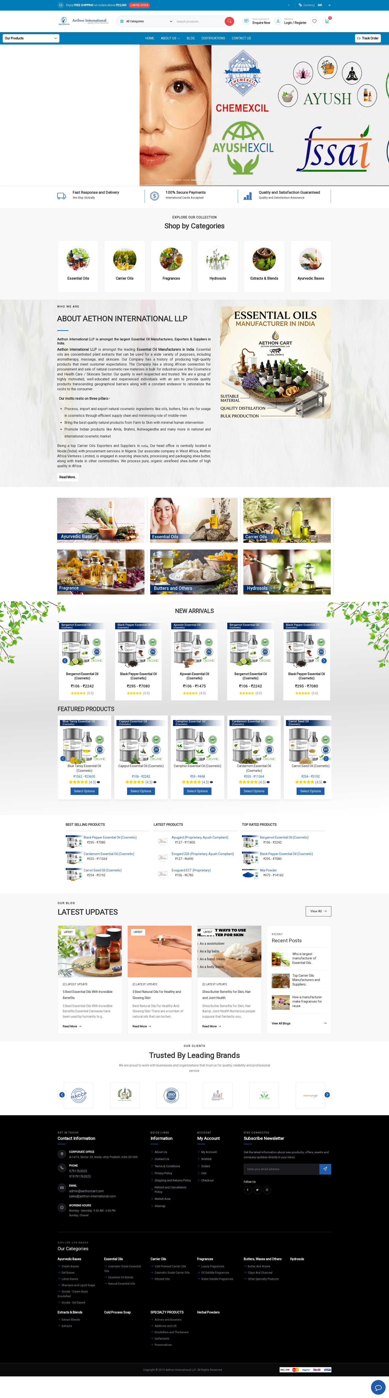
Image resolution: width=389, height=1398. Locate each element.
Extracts (66, 1326)
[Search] (229, 21)
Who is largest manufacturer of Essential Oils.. (304, 958)
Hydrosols (287, 576)
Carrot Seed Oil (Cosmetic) (103, 870)
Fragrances (101, 576)
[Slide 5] (202, 180)
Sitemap (160, 1206)
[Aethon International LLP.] (83, 21)
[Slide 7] (218, 180)
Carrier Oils (287, 524)
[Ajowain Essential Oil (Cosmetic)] (194, 644)
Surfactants (161, 1338)
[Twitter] (257, 1190)
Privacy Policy (163, 1173)
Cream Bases (70, 1266)
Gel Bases (68, 1272)
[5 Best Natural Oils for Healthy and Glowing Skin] (160, 951)
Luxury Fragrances (212, 1266)
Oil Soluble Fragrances (215, 1272)
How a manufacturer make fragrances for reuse (307, 1001)
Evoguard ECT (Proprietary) (191, 870)
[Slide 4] (194, 180)
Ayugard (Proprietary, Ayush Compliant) (200, 837)
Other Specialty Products (263, 1279)
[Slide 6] (210, 180)
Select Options (84, 791)
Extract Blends (70, 1319)
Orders (205, 1166)
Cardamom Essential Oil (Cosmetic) (109, 854)
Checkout (207, 1180)
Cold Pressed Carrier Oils (170, 1266)
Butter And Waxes (258, 1266)
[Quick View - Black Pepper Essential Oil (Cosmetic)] (153, 627)
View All (316, 911)
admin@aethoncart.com (86, 1191)
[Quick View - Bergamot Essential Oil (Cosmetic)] (97, 627)
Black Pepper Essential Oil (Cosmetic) (110, 837)
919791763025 (80, 1176)
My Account (209, 1152)
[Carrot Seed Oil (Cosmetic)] (268, 782)
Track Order (370, 38)
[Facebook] (248, 1190)
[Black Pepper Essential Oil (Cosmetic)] (138, 644)
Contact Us (241, 38)
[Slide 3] (186, 180)
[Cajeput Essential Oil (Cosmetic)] (98, 782)
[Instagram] (267, 1190)
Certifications (213, 38)
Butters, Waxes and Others (194, 576)
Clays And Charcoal (259, 1272)
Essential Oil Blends (120, 1277)
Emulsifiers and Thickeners (171, 1332)
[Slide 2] (178, 180)
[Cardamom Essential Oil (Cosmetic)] (211, 782)
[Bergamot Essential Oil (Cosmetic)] (82, 644)
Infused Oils (162, 1279)
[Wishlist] (314, 21)
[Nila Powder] (324, 782)
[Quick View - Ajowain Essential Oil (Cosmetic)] (210, 627)
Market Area (162, 1199)
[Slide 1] (170, 180)
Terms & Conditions (167, 1166)
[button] (65, 661)
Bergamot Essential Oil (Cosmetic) (284, 837)
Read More (70, 1026)
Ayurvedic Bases (101, 524)
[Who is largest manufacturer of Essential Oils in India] (281, 959)
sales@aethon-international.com (92, 1196)
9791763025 (78, 1171)
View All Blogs (281, 1023)
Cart (203, 1173)
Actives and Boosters (168, 1319)
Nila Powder (268, 870)
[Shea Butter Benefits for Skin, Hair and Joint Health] (229, 951)
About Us (161, 1152)
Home (149, 38)
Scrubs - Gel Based (73, 1302)
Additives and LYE (165, 1326)
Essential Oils (194, 524)
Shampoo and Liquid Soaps (78, 1285)
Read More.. (67, 477)
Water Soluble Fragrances (217, 1279)
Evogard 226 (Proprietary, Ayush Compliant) (203, 854)
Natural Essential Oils (121, 1283)
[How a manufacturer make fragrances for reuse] (281, 1002)
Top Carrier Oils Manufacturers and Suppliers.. (306, 980)
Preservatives (163, 1344)
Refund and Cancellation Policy (170, 1190)
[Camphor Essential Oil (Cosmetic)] (154, 782)
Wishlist (206, 1159)
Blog (191, 38)
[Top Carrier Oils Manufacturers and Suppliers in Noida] (281, 981)
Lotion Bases (69, 1279)
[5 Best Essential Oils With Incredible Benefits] (90, 951)
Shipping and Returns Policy (173, 1180)
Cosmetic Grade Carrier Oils (172, 1272)
